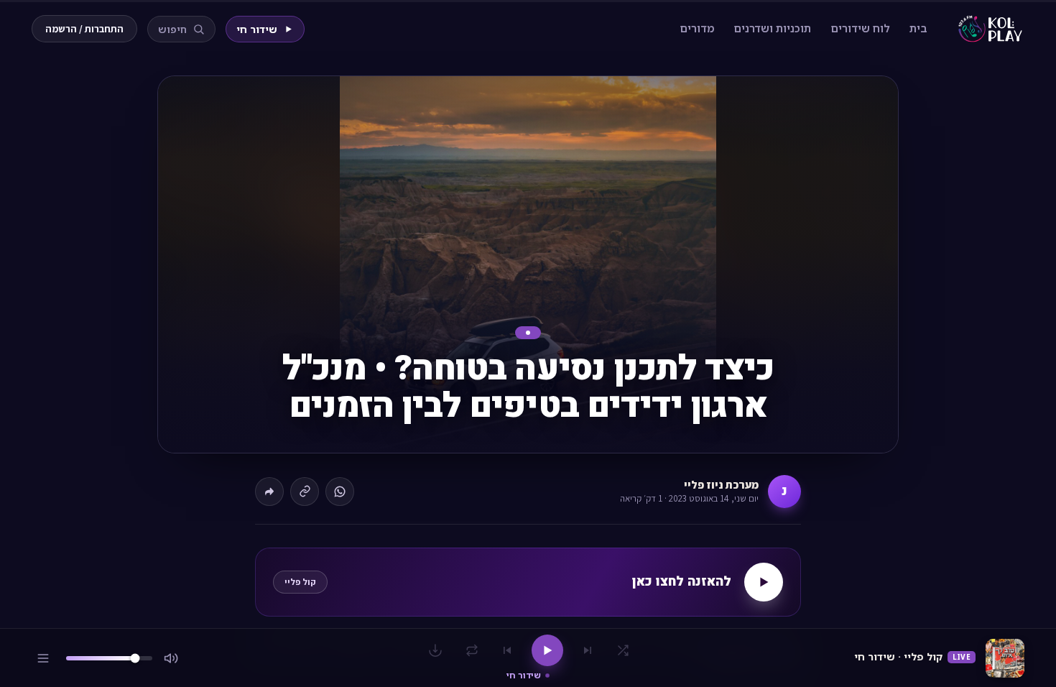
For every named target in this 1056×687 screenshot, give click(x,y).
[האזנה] (763, 582)
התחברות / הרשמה (84, 28)
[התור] (43, 658)
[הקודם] (587, 650)
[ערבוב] (623, 650)
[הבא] (507, 650)
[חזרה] (472, 650)
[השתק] (170, 658)
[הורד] (435, 650)
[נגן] (547, 650)
